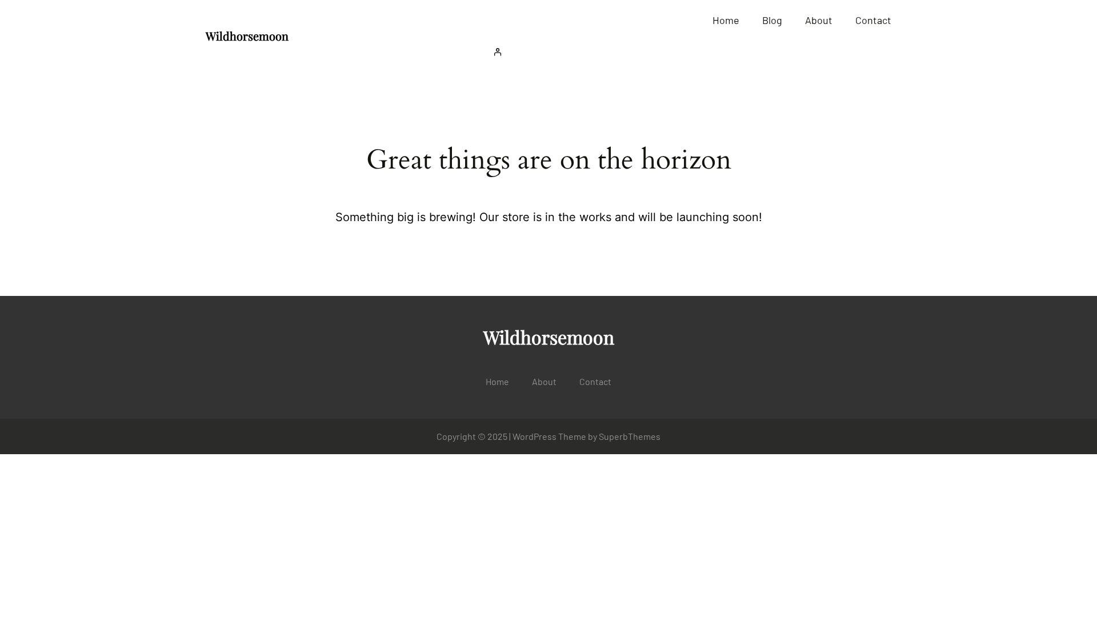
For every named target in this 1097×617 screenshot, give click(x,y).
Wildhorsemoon (247, 35)
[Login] (689, 51)
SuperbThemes (629, 436)
